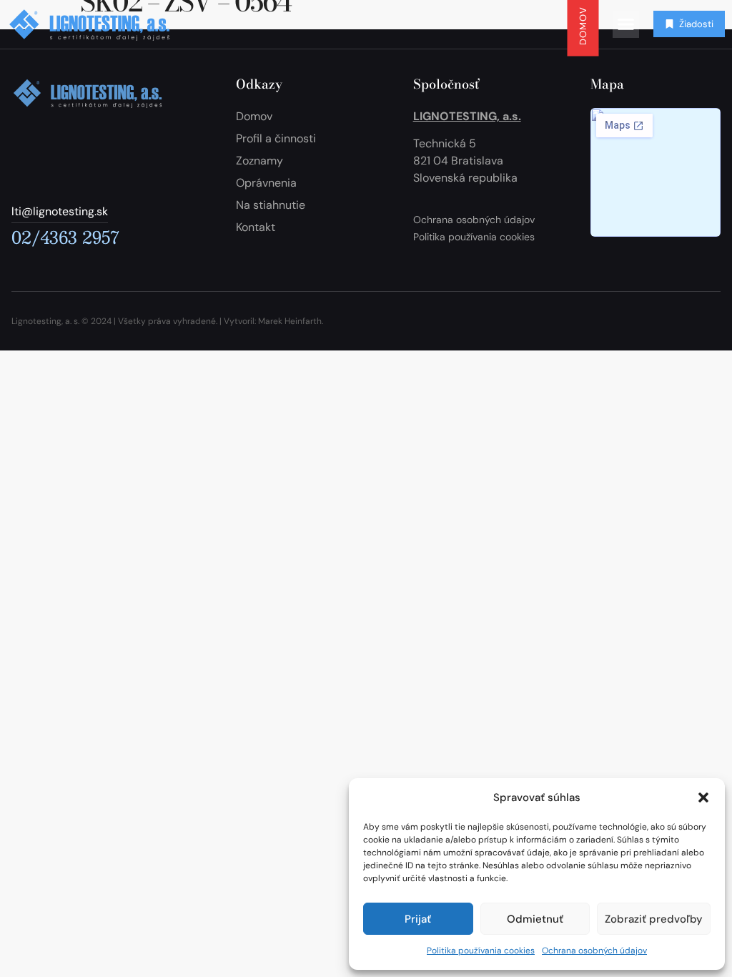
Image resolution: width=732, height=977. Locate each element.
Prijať (418, 919)
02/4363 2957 (65, 236)
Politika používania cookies (481, 950)
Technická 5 (444, 143)
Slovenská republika (465, 177)
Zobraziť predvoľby (654, 919)
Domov (582, 25)
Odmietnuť (535, 919)
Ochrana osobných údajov (594, 950)
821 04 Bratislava (458, 160)
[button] (703, 797)
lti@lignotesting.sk (59, 211)
